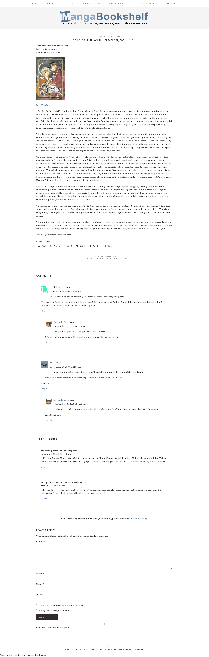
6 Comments (116, 36)
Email (40, 584)
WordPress (116, 649)
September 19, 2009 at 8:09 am (65, 291)
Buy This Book (44, 105)
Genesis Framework (139, 649)
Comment (42, 541)
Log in (105, 647)
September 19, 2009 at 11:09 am (70, 326)
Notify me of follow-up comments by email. (61, 605)
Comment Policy (138, 518)
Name (40, 573)
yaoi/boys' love (125, 258)
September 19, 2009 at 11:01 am (65, 367)
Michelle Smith (58, 363)
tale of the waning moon (107, 258)
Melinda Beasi (61, 322)
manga (92, 258)
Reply (44, 311)
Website (40, 595)
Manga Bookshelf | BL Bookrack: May (61, 482)
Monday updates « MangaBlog (57, 451)
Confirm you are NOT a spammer (54, 627)
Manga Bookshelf (104, 17)
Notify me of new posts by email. (56, 610)
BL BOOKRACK (110, 256)
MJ (107, 36)
